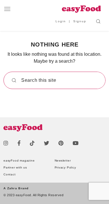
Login (61, 21)
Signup (79, 21)
